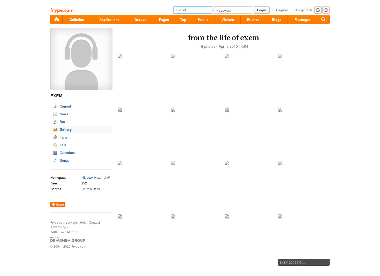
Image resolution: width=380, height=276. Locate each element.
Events (202, 19)
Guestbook (68, 152)
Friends (253, 19)
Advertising (58, 227)
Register (282, 10)
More (70, 231)
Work (54, 231)
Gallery (66, 129)
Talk (63, 144)
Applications (109, 19)
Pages (164, 19)
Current (65, 106)
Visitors (228, 19)
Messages (302, 19)
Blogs (276, 19)
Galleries (77, 19)
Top (183, 19)
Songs (65, 160)
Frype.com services (64, 222)
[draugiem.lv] (56, 19)
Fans (63, 137)
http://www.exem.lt (94, 177)
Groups (140, 19)
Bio (62, 121)
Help (83, 222)
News (64, 113)
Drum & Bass (90, 188)
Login (261, 9)
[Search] (324, 19)
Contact (94, 222)
